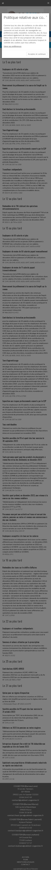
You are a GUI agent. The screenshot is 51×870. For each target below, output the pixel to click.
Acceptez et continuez (37, 54)
